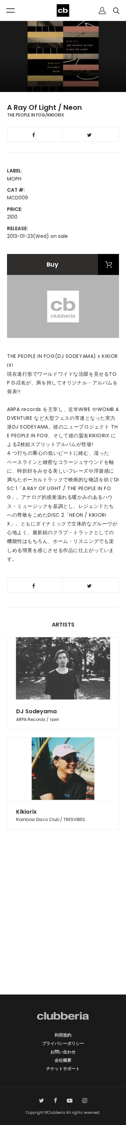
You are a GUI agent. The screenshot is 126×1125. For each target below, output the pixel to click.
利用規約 (63, 1035)
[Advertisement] (63, 925)
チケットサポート (63, 1068)
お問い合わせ (63, 1052)
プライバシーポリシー (63, 1043)
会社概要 (63, 1060)
